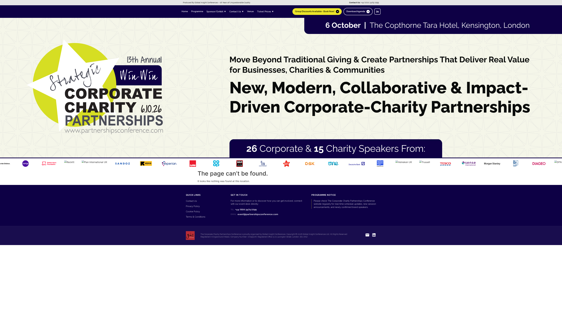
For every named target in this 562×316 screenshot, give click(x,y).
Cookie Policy (193, 211)
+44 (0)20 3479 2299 (244, 209)
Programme (197, 11)
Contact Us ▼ (236, 11)
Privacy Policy (193, 206)
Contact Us (191, 201)
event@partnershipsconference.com (254, 214)
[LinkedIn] (374, 235)
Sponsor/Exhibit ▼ (216, 11)
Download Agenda (357, 11)
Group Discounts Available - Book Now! (316, 11)
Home (184, 11)
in (377, 11)
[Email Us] (367, 235)
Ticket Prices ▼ (265, 11)
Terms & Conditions (195, 216)
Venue (250, 11)
